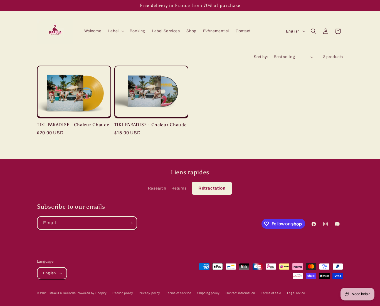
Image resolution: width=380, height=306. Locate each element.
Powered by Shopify (92, 293)
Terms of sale (271, 293)
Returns (178, 188)
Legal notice (296, 293)
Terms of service (178, 293)
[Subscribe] (130, 223)
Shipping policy (208, 293)
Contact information (240, 293)
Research (157, 188)
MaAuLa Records (63, 293)
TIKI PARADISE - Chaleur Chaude (73, 124)
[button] (115, 31)
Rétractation (211, 188)
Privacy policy (149, 293)
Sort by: (261, 57)
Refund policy (122, 293)
